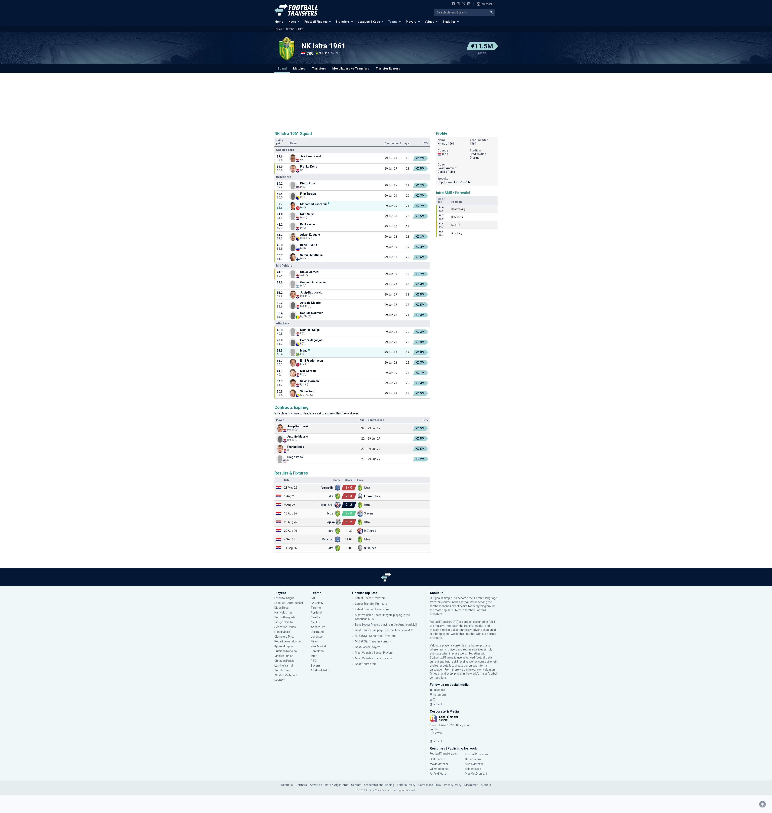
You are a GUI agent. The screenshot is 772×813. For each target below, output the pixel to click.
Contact (356, 784)
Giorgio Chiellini (284, 622)
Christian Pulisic (284, 660)
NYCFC (315, 622)
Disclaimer (471, 784)
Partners (301, 784)
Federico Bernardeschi (288, 602)
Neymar (279, 680)
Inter (314, 656)
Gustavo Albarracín (313, 282)
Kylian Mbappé (284, 646)
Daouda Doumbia (311, 313)
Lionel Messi (282, 631)
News (292, 21)
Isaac (303, 350)
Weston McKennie (285, 675)
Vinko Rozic (308, 391)
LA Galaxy (317, 602)
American (487, 3)
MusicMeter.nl (474, 764)
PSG (313, 660)
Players (411, 21)
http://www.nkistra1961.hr (454, 182)
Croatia (290, 29)
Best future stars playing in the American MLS (384, 630)
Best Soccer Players (367, 647)
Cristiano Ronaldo (285, 651)
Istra (300, 29)
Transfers (343, 21)
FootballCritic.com (476, 754)
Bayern (315, 665)
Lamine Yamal (283, 665)
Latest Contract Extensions (372, 609)
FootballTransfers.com (444, 753)
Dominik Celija (310, 329)
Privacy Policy (452, 784)
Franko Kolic (308, 166)
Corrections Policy (429, 784)
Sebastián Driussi (285, 627)
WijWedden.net (439, 768)
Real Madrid (318, 646)
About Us (287, 784)
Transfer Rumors (388, 68)
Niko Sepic (307, 214)
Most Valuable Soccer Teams (373, 658)
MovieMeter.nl (439, 764)
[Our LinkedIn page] (468, 4)
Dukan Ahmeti (309, 272)
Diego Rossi (308, 183)
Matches (299, 68)
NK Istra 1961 (323, 46)
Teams (392, 21)
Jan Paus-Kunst (310, 156)
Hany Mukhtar (283, 612)
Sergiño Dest (282, 670)
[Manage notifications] (762, 804)
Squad (282, 68)
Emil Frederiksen (311, 360)
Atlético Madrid (320, 670)
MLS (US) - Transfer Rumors (373, 641)
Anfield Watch (439, 773)
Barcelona (317, 651)
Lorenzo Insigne (284, 598)
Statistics (449, 21)
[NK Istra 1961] (286, 49)
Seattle (315, 617)
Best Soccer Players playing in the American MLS (386, 624)
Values (429, 21)
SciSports (436, 637)
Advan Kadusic (310, 234)
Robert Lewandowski (287, 641)
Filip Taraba (308, 193)
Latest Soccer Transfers (370, 598)
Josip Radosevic (311, 292)
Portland (316, 612)
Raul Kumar (307, 224)
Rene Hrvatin (308, 244)
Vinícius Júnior (283, 656)
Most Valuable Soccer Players (374, 652)
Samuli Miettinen (311, 255)
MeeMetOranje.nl (476, 773)
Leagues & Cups (369, 21)
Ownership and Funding (379, 784)
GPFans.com (473, 759)
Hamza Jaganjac (311, 340)
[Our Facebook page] (452, 4)
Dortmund (317, 631)
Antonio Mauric (310, 302)
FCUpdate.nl (437, 759)
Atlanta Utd (318, 627)
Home (279, 21)
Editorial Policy (406, 784)
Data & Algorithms (336, 784)
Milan (314, 641)
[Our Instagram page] (457, 4)
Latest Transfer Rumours (371, 603)
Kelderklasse (473, 768)
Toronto (316, 607)
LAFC (314, 598)
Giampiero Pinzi (284, 636)
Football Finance (316, 21)
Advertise (316, 784)
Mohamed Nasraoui (313, 204)
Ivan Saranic (308, 370)
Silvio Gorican (309, 381)
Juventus (317, 636)
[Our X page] (463, 4)
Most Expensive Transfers (350, 68)
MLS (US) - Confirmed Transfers (375, 635)
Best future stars (366, 664)
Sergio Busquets (284, 617)
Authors (486, 784)
